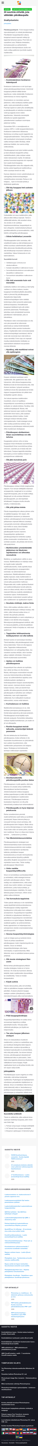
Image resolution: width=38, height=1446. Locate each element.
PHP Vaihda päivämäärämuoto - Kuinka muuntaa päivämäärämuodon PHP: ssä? (21, 1304)
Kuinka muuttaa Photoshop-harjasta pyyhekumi (17, 1425)
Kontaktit (11, 1443)
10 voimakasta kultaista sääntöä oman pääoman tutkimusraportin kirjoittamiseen (22, 1167)
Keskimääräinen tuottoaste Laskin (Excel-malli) (17, 1338)
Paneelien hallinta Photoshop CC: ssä (14, 1374)
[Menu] (2, 2)
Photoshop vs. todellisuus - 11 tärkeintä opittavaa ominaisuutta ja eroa (22, 1295)
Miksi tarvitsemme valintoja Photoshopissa (15, 1384)
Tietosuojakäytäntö (21, 1443)
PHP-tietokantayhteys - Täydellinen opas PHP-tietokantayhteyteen (18, 1314)
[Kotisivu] (19, 3)
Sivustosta (4, 1443)
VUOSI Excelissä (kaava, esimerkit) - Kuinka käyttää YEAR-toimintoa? (20, 1157)
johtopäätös (7, 23)
